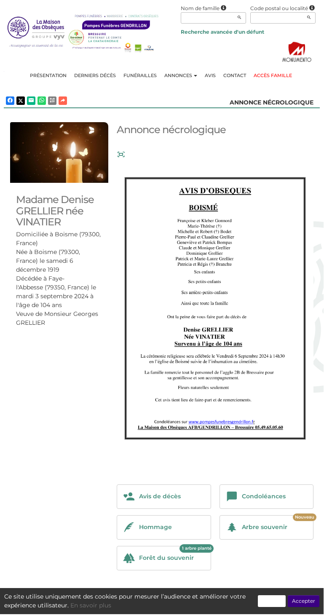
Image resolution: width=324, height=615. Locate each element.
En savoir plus (90, 605)
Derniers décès (95, 75)
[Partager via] (63, 100)
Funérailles (140, 75)
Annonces (178, 75)
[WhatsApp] (41, 100)
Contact (234, 75)
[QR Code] (52, 100)
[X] (20, 100)
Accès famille (273, 75)
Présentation (48, 75)
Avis (210, 75)
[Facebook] (10, 100)
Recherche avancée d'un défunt (222, 32)
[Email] (31, 100)
